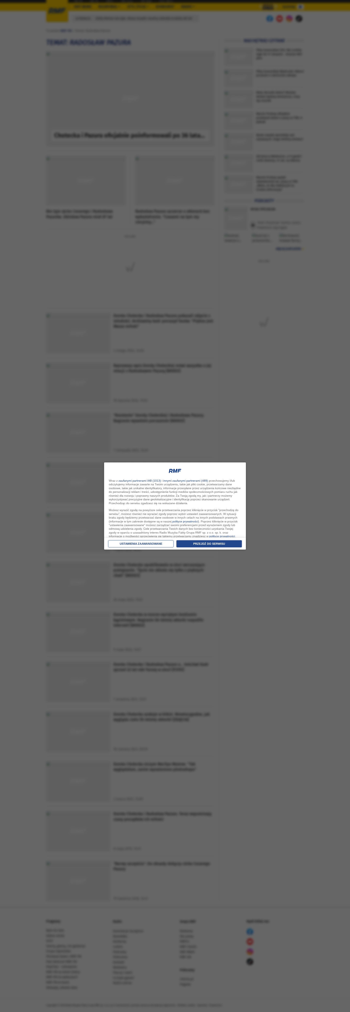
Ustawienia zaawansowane (141, 543)
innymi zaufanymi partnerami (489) (185, 480)
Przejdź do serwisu (209, 543)
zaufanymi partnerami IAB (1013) (139, 480)
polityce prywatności (185, 521)
